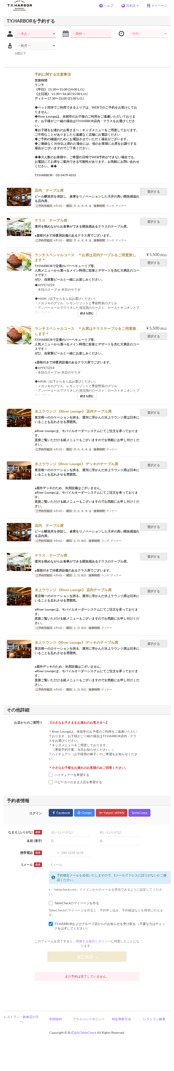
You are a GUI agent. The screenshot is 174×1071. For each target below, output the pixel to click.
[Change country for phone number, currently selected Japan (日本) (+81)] (54, 853)
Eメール (31, 865)
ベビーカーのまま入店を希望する (97, 782)
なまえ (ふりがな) (24, 832)
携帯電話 (30, 853)
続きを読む (87, 313)
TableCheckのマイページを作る (76, 903)
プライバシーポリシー (88, 1019)
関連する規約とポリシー (93, 941)
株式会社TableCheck (82, 1032)
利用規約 (55, 1019)
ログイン (35, 813)
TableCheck (139, 813)
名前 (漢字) (34, 841)
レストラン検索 (154, 1019)
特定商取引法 (121, 1019)
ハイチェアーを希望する (71, 775)
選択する (153, 191)
